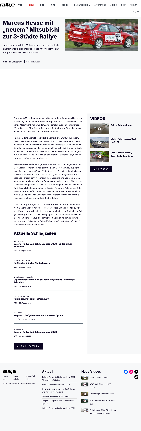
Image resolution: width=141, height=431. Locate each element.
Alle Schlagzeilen (28, 346)
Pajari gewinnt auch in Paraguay (31, 299)
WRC (20, 5)
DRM (31, 5)
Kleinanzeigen (82, 5)
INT (15, 319)
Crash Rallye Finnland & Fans (102, 394)
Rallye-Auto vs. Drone (121, 125)
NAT (53, 5)
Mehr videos (101, 169)
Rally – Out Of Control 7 (99, 377)
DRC (42, 5)
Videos (113, 5)
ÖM (19, 319)
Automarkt (100, 5)
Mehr (65, 5)
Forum (133, 5)
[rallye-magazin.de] (7, 5)
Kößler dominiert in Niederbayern (32, 263)
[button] (135, 11)
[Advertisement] (70, 91)
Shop (123, 5)
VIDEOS (97, 118)
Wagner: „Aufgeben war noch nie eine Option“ (39, 315)
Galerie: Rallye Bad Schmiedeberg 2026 (35, 332)
